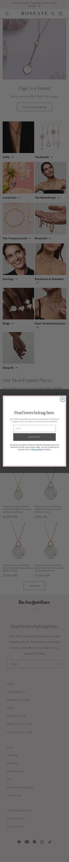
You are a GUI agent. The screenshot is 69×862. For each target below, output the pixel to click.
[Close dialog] (62, 399)
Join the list (34, 437)
